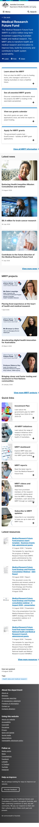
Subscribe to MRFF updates (23, 512)
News (4, 754)
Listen (6, 59)
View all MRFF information (25, 149)
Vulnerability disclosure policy (12, 741)
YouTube (5, 767)
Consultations (7, 756)
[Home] (19, 5)
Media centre (6, 751)
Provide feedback (10, 789)
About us (5, 693)
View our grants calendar (15, 111)
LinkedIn (5, 762)
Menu (7, 12)
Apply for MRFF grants (14, 130)
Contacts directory (8, 709)
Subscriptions (6, 738)
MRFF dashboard (22, 447)
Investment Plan (22, 406)
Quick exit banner (8, 733)
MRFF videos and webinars (22, 484)
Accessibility (6, 722)
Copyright (5, 725)
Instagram (5, 770)
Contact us (6, 706)
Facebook (5, 759)
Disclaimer (5, 727)
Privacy (4, 730)
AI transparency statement (11, 701)
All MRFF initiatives (23, 426)
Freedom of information (10, 704)
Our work (7, 17)
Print (14, 59)
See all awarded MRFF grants (17, 93)
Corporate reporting (9, 698)
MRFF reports (21, 465)
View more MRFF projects (25, 393)
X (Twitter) (5, 764)
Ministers (5, 696)
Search (33, 12)
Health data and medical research (15, 679)
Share (23, 59)
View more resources (27, 659)
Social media (6, 735)
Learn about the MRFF (14, 71)
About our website (8, 719)
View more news (29, 269)
